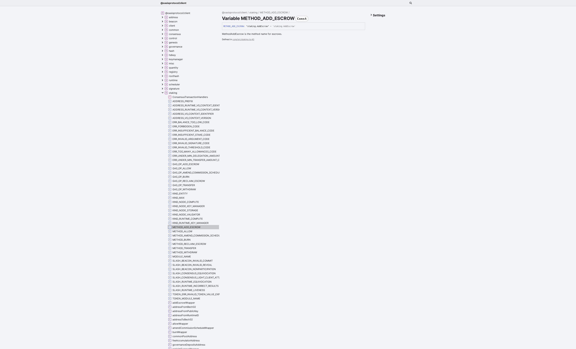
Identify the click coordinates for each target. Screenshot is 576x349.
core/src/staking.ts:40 (243, 39)
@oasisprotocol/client (173, 2)
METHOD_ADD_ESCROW (274, 12)
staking (253, 12)
